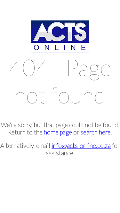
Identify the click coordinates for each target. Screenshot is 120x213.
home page (58, 132)
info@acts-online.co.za (81, 145)
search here (95, 132)
